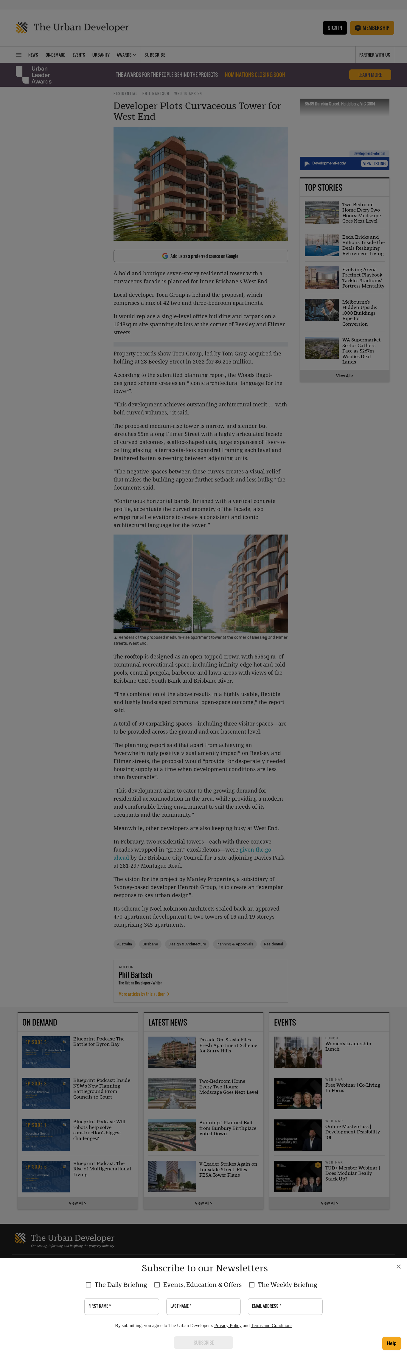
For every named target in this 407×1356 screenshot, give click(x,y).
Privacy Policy (228, 1325)
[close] (399, 1267)
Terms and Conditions (271, 1325)
